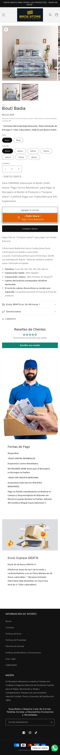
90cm (7, 151)
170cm (21, 157)
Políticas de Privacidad (16, 640)
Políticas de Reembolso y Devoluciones (23, 652)
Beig (18, 140)
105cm (20, 151)
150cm (46, 151)
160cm (8, 157)
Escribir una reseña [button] (30, 345)
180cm (34, 157)
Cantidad (5, 163)
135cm (33, 151)
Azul (7, 140)
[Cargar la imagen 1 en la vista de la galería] (11, 92)
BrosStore (25, 750)
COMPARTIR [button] (10, 319)
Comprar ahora (30, 228)
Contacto (10, 627)
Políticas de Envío (13, 633)
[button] (3, 15)
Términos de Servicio (15, 646)
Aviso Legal (11, 659)
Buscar (9, 621)
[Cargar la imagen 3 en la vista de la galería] (30, 92)
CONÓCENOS (11, 665)
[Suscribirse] (51, 722)
